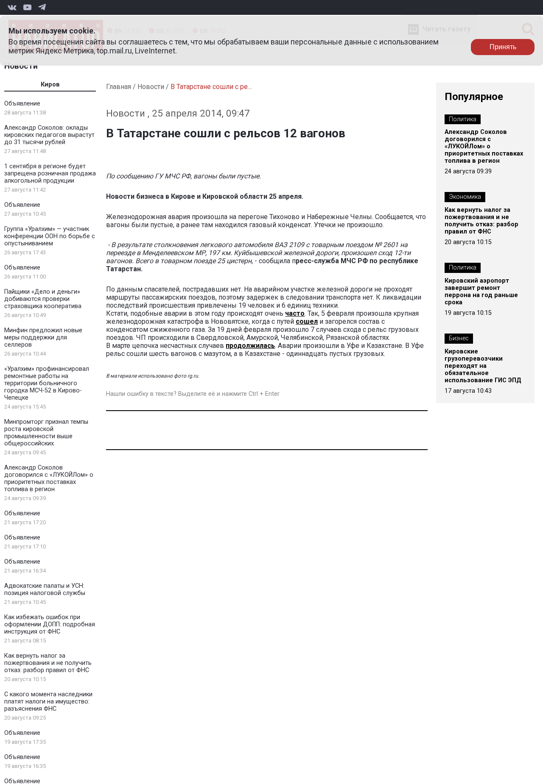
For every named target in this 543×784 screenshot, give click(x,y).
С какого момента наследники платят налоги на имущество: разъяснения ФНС (48, 701)
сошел (307, 321)
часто (295, 313)
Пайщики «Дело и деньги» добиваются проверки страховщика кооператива (42, 299)
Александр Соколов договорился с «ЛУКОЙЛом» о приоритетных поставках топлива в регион (48, 478)
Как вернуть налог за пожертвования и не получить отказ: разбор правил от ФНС (48, 663)
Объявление (22, 103)
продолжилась (250, 346)
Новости (21, 66)
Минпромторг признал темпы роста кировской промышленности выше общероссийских (46, 432)
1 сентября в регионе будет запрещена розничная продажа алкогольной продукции (50, 173)
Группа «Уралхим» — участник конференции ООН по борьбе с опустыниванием (49, 236)
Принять (503, 46)
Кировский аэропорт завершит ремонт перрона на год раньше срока (481, 291)
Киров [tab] (50, 84)
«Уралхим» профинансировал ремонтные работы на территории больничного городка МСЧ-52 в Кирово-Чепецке (46, 383)
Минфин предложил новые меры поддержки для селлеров (43, 337)
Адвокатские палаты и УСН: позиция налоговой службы (44, 589)
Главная (118, 87)
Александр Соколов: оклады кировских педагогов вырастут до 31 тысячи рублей (49, 135)
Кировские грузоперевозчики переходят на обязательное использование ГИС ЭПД (483, 366)
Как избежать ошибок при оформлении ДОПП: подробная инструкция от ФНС (49, 624)
